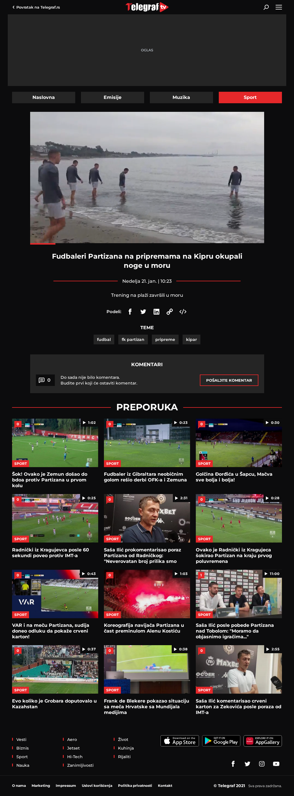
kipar (191, 339)
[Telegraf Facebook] (233, 764)
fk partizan (133, 339)
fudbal (104, 339)
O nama (19, 785)
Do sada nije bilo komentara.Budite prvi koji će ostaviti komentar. (99, 380)
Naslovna (43, 97)
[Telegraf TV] (276, 764)
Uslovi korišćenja (97, 785)
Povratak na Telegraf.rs (38, 7)
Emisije (112, 97)
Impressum (66, 785)
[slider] (147, 244)
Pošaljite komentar (229, 380)
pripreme (165, 339)
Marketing (41, 785)
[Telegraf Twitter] (247, 764)
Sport (250, 97)
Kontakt (165, 785)
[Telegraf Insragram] (262, 764)
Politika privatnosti (135, 785)
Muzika (181, 97)
